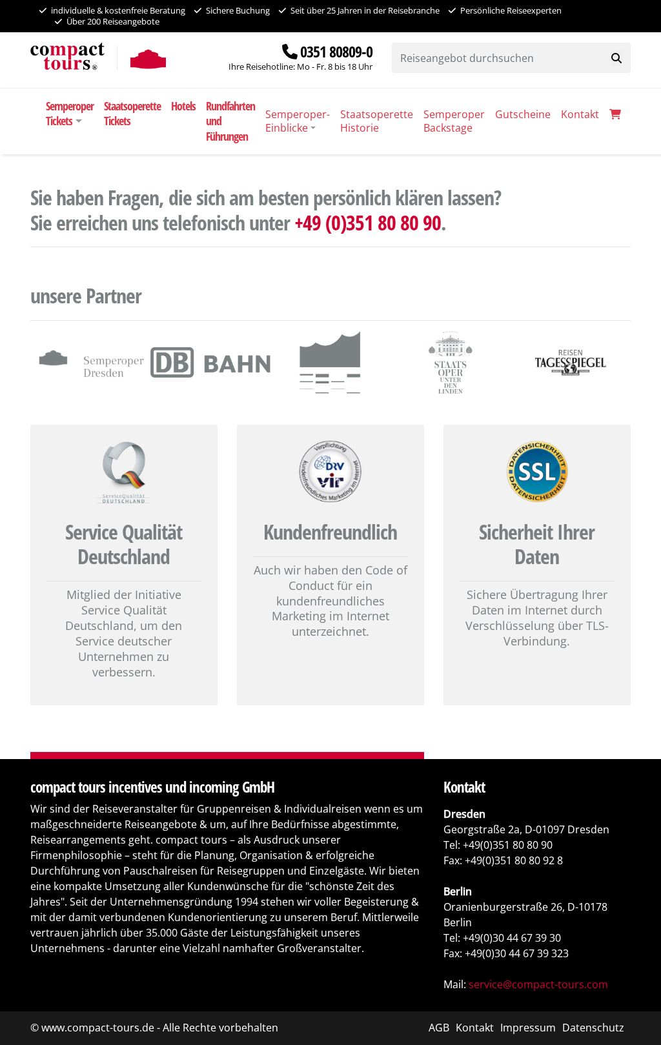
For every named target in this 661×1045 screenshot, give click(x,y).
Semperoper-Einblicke (297, 121)
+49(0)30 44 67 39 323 (517, 953)
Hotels (183, 106)
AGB (439, 1027)
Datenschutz (593, 1027)
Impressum (528, 1027)
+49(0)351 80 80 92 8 (514, 860)
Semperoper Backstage (454, 121)
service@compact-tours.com (538, 984)
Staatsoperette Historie (376, 121)
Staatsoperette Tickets (132, 113)
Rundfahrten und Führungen (230, 121)
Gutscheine (523, 114)
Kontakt (580, 114)
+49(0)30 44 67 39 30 (512, 938)
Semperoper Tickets (70, 113)
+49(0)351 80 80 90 (508, 845)
